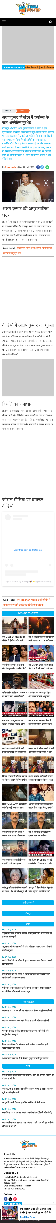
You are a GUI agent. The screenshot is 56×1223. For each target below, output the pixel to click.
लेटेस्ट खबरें (28, 902)
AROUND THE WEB (28, 613)
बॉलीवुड (28, 913)
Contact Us (11, 1172)
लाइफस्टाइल (28, 1001)
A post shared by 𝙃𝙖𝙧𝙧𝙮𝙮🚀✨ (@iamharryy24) (28, 581)
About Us (9, 1154)
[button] (4, 22)
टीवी (28, 924)
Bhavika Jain (11, 167)
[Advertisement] (28, 289)
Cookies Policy (22, 1220)
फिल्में (22, 110)
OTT (28, 1066)
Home (8, 110)
